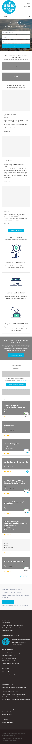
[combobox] (16, 42)
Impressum (8, 738)
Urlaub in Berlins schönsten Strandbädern (11, 697)
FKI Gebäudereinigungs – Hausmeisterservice (12, 625)
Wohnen (6, 117)
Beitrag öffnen (7, 131)
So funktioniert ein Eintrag (8, 709)
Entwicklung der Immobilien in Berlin (14, 165)
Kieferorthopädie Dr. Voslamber (9, 660)
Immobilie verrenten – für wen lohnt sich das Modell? (14, 215)
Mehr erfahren (24, 380)
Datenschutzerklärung (17, 738)
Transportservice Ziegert (7, 630)
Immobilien (12, 114)
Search (16, 46)
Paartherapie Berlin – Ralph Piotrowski (10, 663)
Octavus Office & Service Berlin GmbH (10, 628)
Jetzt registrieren (8, 602)
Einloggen (27, 6)
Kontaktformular (5, 719)
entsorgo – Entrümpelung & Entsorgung (11, 653)
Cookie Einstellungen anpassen (10, 740)
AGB (4, 738)
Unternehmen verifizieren (7, 722)
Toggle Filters (6, 399)
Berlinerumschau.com (16, 638)
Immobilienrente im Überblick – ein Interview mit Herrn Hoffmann (16, 121)
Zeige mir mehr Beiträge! (16, 230)
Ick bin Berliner (5, 620)
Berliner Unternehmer (8, 116)
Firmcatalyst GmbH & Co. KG (8, 655)
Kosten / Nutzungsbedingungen (9, 674)
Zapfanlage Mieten (6, 622)
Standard (6, 162)
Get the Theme (5, 671)
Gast (28, 3)
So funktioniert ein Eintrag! (16, 355)
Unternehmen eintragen (17, 644)
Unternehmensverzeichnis (8, 717)
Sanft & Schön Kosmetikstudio (9, 658)
